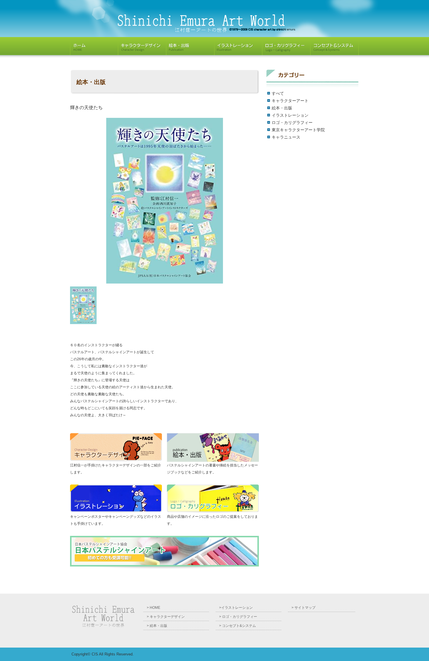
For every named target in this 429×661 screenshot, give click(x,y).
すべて (278, 93)
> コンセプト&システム (237, 626)
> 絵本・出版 (157, 626)
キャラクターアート (290, 100)
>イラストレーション (236, 608)
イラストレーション (290, 115)
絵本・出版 (282, 108)
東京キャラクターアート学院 (298, 129)
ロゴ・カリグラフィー (292, 122)
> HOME (153, 608)
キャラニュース (286, 137)
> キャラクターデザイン (166, 617)
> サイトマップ (303, 608)
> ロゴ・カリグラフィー (238, 617)
